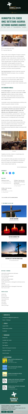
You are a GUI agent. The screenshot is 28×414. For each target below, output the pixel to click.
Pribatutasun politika (7, 328)
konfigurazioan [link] (4, 409)
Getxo (9, 197)
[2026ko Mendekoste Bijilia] (4, 374)
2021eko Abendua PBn (14, 237)
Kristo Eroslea (5, 353)
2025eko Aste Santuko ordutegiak (14, 258)
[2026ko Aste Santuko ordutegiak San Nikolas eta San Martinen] (4, 381)
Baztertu (10, 411)
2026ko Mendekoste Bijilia (7, 279)
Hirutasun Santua (5, 297)
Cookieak (4, 331)
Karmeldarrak (14, 197)
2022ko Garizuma (14, 219)
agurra (5, 197)
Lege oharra (5, 326)
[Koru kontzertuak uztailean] (4, 367)
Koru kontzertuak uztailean (7, 276)
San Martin (3, 302)
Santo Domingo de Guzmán (9, 348)
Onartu (4, 411)
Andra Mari (3, 294)
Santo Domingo (4, 305)
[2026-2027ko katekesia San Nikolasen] (4, 360)
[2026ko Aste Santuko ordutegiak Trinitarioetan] (4, 387)
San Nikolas (4, 303)
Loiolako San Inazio (7, 340)
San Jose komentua (6, 71)
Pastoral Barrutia (7, 50)
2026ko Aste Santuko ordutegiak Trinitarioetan (11, 286)
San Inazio (3, 300)
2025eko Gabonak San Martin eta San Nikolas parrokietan (19, 182)
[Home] (1, 27)
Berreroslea (4, 295)
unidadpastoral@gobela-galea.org (10, 317)
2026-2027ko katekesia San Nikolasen (9, 273)
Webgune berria (5, 180)
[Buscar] (24, 266)
